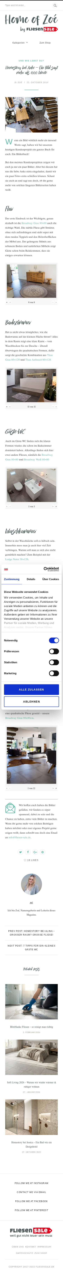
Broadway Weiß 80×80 (36, 459)
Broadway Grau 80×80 (34, 223)
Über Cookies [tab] (50, 579)
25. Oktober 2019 (37, 82)
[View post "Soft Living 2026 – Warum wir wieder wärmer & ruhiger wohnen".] (31, 1057)
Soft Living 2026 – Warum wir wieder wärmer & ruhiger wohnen (31, 1084)
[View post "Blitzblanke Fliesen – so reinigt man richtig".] (31, 1001)
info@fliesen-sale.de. (20, 837)
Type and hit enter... (15, 5)
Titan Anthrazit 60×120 (38, 359)
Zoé (18, 82)
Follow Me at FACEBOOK (31, 1201)
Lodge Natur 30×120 (16, 559)
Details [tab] (31, 579)
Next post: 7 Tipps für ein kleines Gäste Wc (31, 948)
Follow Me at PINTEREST (31, 1210)
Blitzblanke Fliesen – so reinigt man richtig (31, 1026)
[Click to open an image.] (31, 115)
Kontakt (30, 1247)
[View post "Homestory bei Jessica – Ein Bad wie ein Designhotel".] (31, 1117)
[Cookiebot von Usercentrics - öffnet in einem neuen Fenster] (44, 569)
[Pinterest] (42, 852)
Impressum (44, 1247)
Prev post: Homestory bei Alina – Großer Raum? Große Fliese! (31, 933)
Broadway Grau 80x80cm (19, 718)
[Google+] (35, 852)
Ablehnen (31, 701)
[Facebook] (28, 852)
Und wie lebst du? (31, 61)
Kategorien (18, 43)
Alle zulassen (31, 689)
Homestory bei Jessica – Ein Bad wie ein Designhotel (31, 1144)
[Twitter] (20, 852)
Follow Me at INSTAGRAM (31, 1183)
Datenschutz (24, 1253)
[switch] (54, 651)
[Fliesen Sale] (31, 23)
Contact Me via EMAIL (31, 1192)
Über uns (18, 1247)
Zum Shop (45, 43)
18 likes (32, 860)
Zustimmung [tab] (11, 579)
